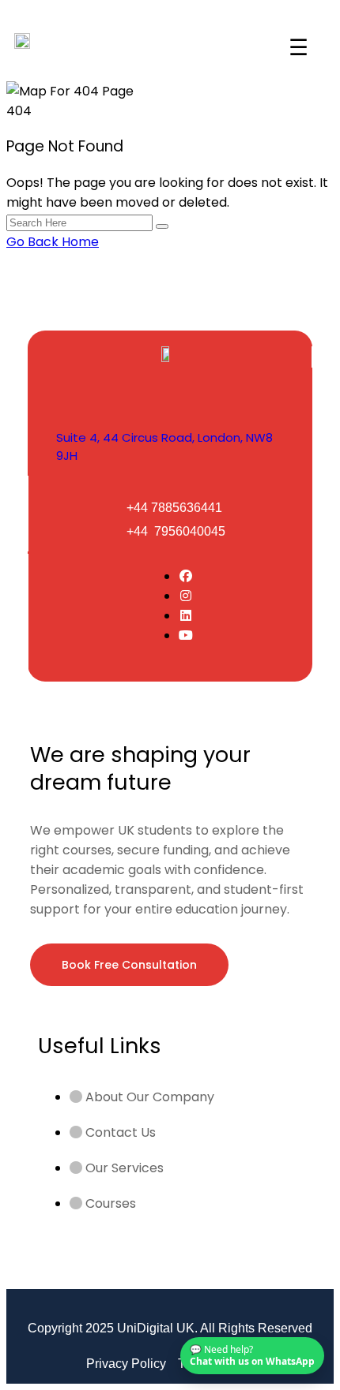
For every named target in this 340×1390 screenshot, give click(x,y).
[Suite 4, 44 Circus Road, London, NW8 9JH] (72, 395)
